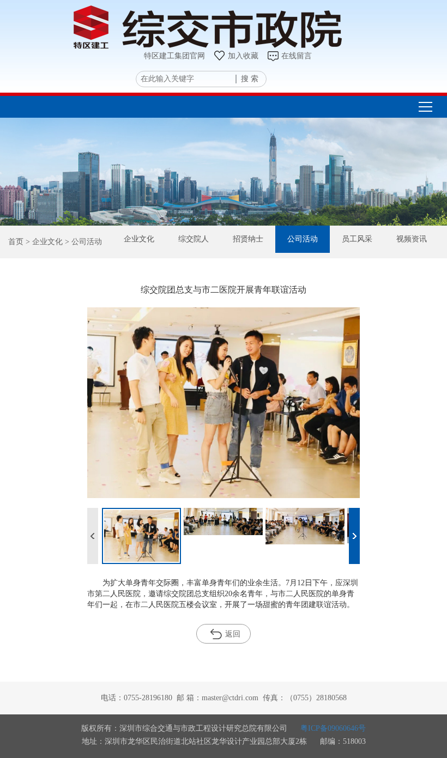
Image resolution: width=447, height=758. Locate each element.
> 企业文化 (43, 242)
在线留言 (296, 56)
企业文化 (139, 239)
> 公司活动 (82, 242)
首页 (15, 242)
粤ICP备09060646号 (333, 728)
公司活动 (302, 239)
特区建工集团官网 (174, 56)
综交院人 (193, 239)
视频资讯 (411, 239)
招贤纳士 (248, 239)
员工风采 (357, 239)
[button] (354, 536)
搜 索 (249, 79)
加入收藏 (243, 56)
